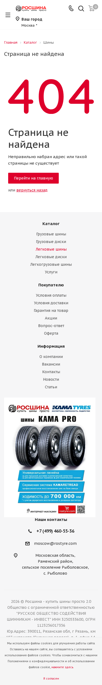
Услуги (51, 272)
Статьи (51, 387)
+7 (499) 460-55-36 (55, 531)
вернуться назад (32, 190)
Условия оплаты (51, 295)
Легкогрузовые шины (51, 264)
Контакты (51, 371)
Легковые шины (51, 249)
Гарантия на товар (51, 310)
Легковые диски (51, 256)
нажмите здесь (62, 667)
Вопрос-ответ (51, 325)
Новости (51, 379)
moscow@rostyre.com (55, 543)
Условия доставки (51, 302)
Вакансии (51, 364)
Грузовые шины (51, 234)
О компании (51, 356)
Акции (51, 318)
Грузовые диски (51, 241)
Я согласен (51, 678)
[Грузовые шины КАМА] (51, 457)
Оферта (51, 333)
